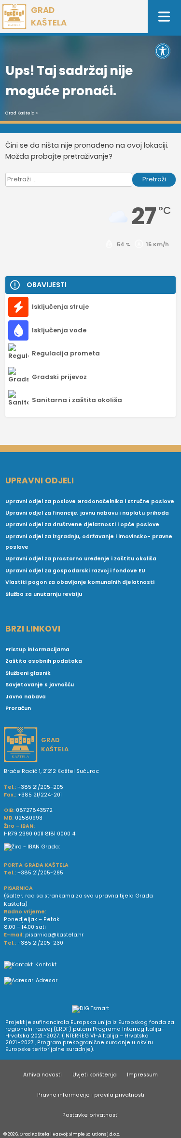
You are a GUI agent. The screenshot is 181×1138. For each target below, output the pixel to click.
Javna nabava (25, 696)
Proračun (18, 708)
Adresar (46, 980)
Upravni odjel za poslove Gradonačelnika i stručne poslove (89, 501)
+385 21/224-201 (40, 794)
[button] (162, 50)
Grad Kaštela (20, 113)
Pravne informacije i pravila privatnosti (90, 1095)
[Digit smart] (90, 1009)
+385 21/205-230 (40, 943)
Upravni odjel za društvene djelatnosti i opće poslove (82, 524)
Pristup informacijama (37, 649)
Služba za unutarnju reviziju (43, 594)
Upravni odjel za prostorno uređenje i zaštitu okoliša (80, 558)
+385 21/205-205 (40, 787)
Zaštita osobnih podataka (43, 661)
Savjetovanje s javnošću (39, 684)
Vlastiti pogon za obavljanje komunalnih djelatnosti (79, 582)
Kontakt (45, 964)
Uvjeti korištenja (94, 1074)
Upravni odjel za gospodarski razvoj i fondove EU (75, 570)
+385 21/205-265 (40, 872)
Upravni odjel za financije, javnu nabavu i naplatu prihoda (87, 513)
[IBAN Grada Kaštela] (90, 847)
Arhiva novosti (42, 1074)
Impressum (142, 1074)
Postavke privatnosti (90, 1115)
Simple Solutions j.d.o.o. (94, 1134)
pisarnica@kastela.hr (54, 934)
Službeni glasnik (28, 673)
